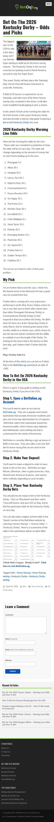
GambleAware (11, 816)
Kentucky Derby (19, 576)
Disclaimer (5, 755)
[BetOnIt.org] (26, 10)
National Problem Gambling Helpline (31, 816)
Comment (9, 615)
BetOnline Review (8, 768)
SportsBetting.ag (8, 779)
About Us (5, 748)
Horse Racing (23, 572)
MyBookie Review (8, 776)
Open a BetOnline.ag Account (22, 399)
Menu (48, 4)
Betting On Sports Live (10, 796)
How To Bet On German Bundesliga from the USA (24, 700)
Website (8, 660)
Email (19, 650)
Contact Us (5, 752)
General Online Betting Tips (12, 799)
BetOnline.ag (19, 365)
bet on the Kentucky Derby (16, 122)
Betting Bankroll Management (13, 792)
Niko (24, 586)
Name (11, 639)
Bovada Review (7, 772)
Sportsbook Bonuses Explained (14, 803)
